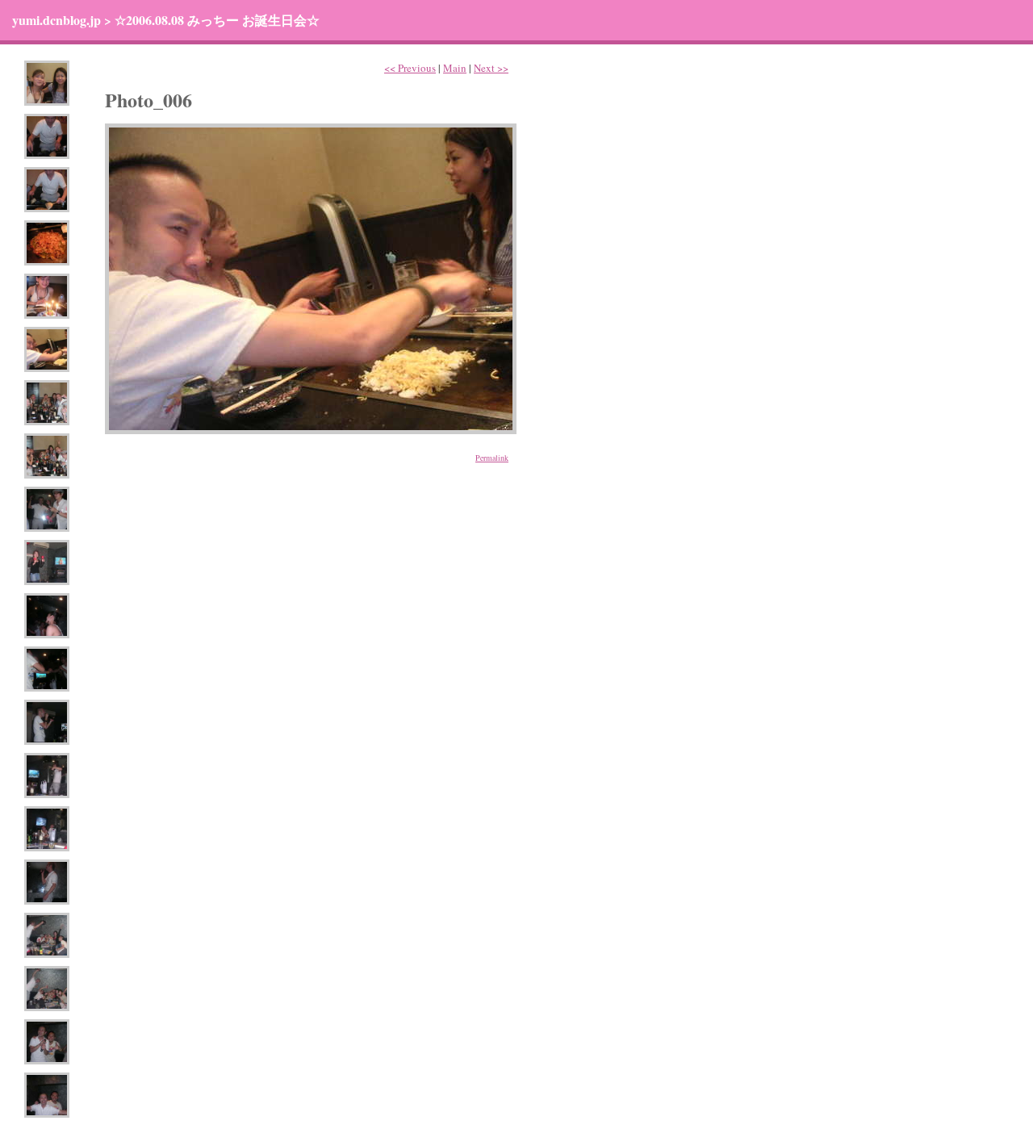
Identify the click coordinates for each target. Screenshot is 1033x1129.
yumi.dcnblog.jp (56, 19)
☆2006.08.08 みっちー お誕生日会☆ (217, 19)
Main (454, 68)
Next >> (491, 68)
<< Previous (410, 68)
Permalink (491, 457)
